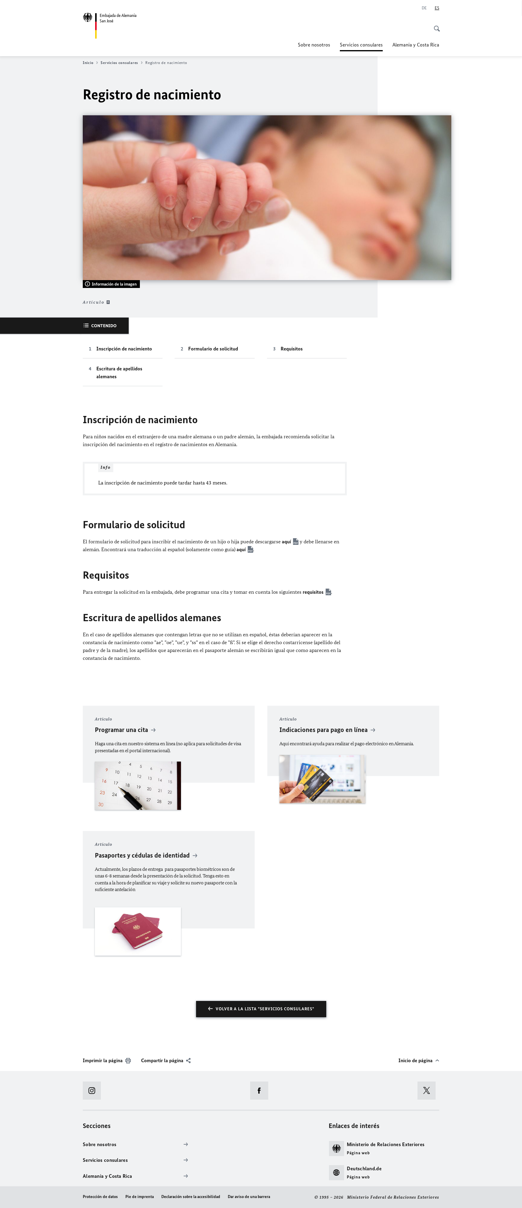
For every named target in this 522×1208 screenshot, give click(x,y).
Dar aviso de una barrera (249, 1196)
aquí (286, 541)
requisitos (313, 592)
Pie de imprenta (139, 1196)
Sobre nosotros (314, 45)
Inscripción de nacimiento (124, 349)
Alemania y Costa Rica (415, 45)
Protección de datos (100, 1196)
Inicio (88, 62)
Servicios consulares (361, 46)
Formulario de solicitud (213, 349)
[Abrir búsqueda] (435, 25)
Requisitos (292, 349)
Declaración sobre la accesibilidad (190, 1196)
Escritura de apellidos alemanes (119, 372)
